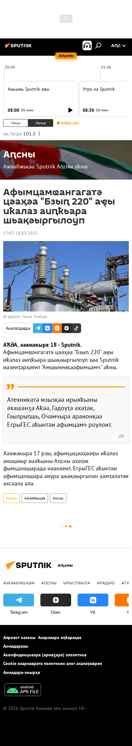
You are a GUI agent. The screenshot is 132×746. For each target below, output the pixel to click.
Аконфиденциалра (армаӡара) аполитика (45, 655)
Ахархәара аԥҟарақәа (59, 637)
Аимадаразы (15, 646)
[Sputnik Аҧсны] (19, 48)
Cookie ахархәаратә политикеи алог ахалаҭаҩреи (52, 663)
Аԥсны (11, 498)
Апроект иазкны (19, 637)
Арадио (106, 583)
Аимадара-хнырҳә (21, 672)
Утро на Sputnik (99, 89)
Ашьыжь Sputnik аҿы (28, 89)
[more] (121, 435)
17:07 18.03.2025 (20, 233)
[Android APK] (23, 690)
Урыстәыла (76, 583)
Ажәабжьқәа (34, 498)
